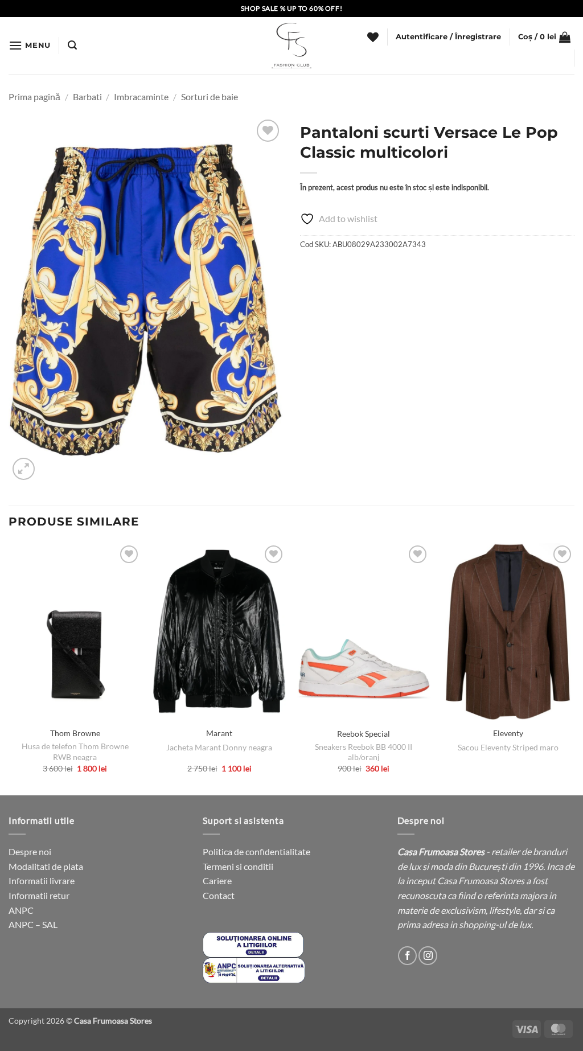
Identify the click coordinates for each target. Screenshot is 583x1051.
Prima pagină (34, 96)
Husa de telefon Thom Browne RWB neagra (75, 751)
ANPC (21, 910)
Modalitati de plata (46, 866)
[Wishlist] (373, 37)
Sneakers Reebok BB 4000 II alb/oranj (363, 752)
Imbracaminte (141, 96)
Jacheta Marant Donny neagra (219, 747)
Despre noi (30, 851)
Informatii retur (39, 895)
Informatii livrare (42, 880)
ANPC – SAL (33, 924)
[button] (30, 45)
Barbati (87, 96)
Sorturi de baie (209, 96)
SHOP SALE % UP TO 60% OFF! (292, 8)
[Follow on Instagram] (427, 955)
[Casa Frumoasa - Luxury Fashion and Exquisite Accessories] (291, 45)
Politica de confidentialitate (256, 851)
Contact (219, 895)
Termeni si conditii (238, 866)
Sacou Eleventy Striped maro (508, 747)
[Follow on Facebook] (407, 955)
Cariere (217, 880)
